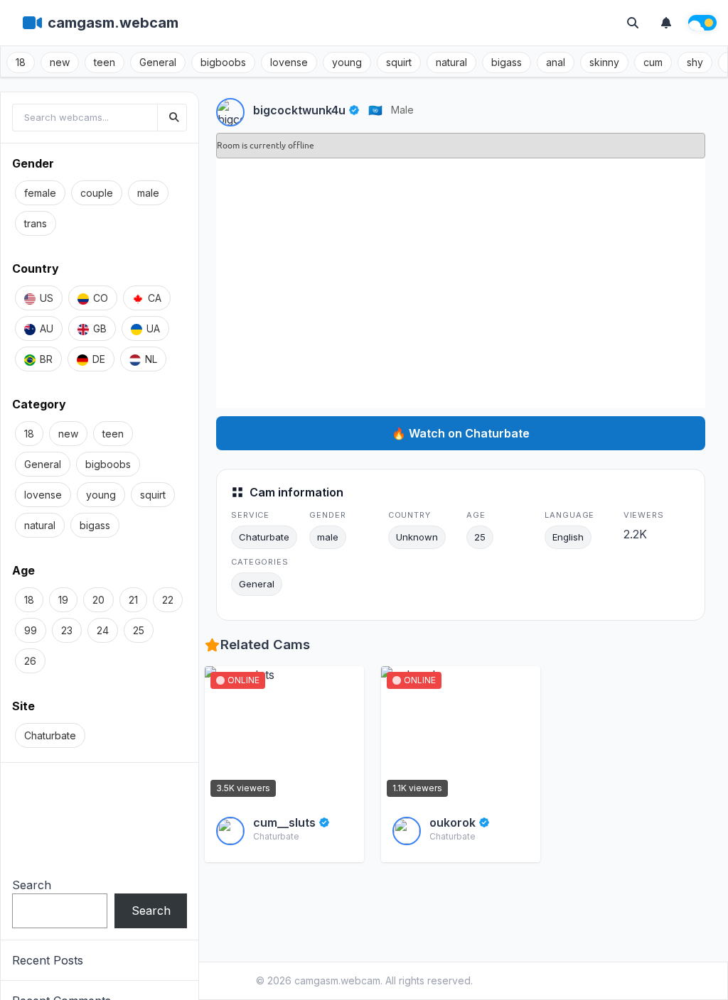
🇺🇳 (375, 110)
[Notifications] (666, 23)
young (347, 62)
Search (31, 885)
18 (21, 62)
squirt (399, 62)
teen (104, 62)
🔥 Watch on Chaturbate (461, 433)
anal (555, 62)
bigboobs (223, 62)
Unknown (417, 537)
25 (480, 537)
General (157, 62)
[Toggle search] (632, 23)
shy (695, 62)
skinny (604, 62)
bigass (506, 62)
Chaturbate (264, 537)
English (568, 537)
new (60, 62)
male (402, 110)
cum (653, 62)
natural (451, 62)
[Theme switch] (702, 23)
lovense (289, 62)
